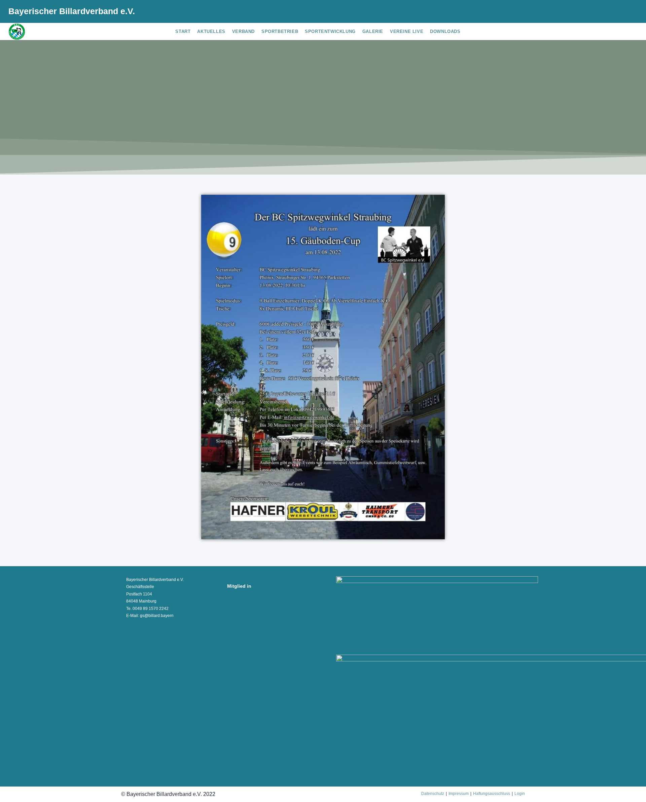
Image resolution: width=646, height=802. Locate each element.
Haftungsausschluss (491, 793)
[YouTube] (628, 12)
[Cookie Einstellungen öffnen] (15, 793)
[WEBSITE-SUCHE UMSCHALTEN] (469, 31)
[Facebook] (607, 12)
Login (519, 793)
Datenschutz (432, 793)
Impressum (458, 793)
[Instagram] (618, 12)
